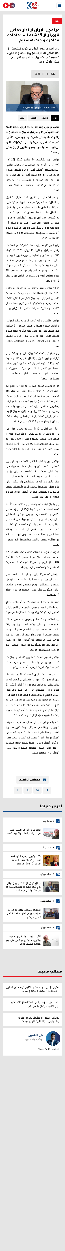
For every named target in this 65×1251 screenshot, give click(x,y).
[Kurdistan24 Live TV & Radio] (6, 5)
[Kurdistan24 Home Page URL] (32, 5)
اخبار (57, 21)
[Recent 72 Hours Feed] (12, 5)
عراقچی (45, 118)
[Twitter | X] (27, 790)
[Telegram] (47, 790)
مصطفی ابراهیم (29, 780)
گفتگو (33, 118)
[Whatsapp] (37, 790)
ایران (55, 118)
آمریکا (22, 118)
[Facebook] (18, 790)
